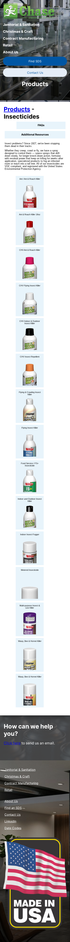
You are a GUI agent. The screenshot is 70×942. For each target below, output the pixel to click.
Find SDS (35, 61)
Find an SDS (13, 808)
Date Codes (12, 828)
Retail (8, 45)
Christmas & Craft (18, 31)
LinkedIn (10, 821)
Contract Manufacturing (23, 38)
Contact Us (35, 72)
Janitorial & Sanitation (21, 24)
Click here (12, 743)
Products (17, 109)
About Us (10, 52)
